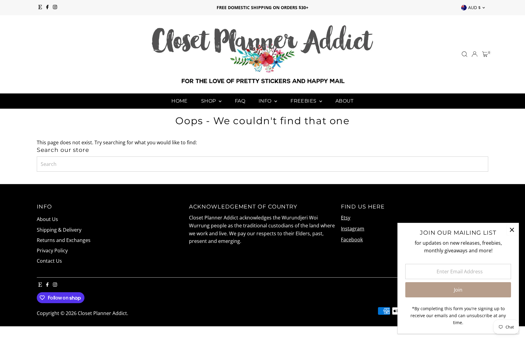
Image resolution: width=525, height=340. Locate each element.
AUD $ (474, 7)
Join (458, 289)
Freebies (304, 101)
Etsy (345, 217)
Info (266, 101)
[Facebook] (47, 7)
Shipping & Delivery (59, 229)
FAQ (240, 101)
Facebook (352, 239)
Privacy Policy (52, 250)
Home (179, 101)
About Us (47, 219)
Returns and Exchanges (64, 240)
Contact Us (49, 261)
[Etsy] (40, 7)
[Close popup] (511, 230)
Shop (209, 101)
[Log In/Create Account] (474, 54)
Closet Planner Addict (102, 313)
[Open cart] (485, 54)
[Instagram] (55, 7)
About (344, 101)
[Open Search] (464, 54)
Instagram (352, 228)
